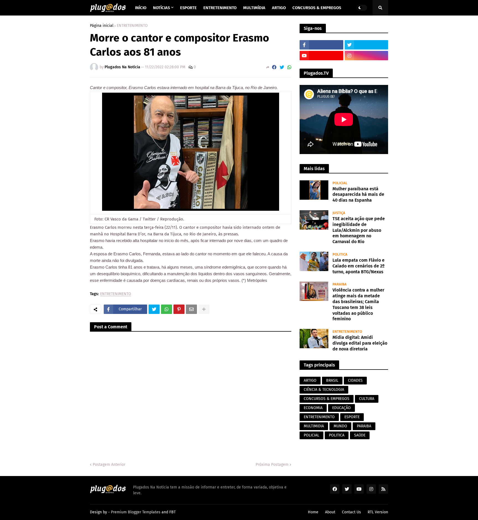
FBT (172, 512)
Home (313, 512)
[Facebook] (274, 67)
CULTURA (366, 398)
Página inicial (101, 26)
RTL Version (378, 512)
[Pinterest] (179, 309)
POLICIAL (311, 435)
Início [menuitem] (140, 7)
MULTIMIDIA (314, 426)
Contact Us (351, 512)
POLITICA (336, 435)
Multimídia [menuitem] (254, 7)
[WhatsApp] (289, 67)
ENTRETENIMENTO (132, 26)
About (330, 512)
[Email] (191, 309)
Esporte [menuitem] (188, 7)
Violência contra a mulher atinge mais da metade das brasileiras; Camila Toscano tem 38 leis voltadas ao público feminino (358, 304)
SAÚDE (359, 435)
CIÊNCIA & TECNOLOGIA (324, 389)
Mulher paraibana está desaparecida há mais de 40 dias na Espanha (358, 194)
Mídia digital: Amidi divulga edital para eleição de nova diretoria (359, 343)
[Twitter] (282, 67)
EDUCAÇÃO (341, 407)
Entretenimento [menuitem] (220, 7)
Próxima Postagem (272, 464)
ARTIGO (310, 380)
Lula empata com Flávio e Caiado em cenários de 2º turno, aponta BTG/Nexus (358, 266)
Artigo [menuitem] (279, 7)
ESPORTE (352, 417)
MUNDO (340, 426)
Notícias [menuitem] (161, 7)
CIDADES (355, 380)
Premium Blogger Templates (135, 512)
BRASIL (332, 380)
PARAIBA (364, 426)
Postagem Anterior (109, 464)
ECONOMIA (313, 407)
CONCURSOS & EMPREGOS (326, 398)
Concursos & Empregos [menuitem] (316, 7)
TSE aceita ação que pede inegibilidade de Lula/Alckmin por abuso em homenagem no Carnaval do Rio (358, 230)
